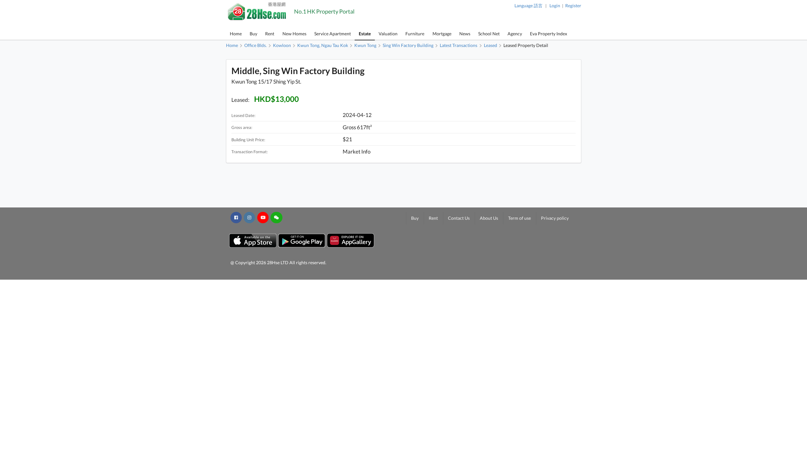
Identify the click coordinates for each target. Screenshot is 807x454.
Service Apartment (332, 33)
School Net (489, 33)
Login (554, 5)
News (464, 33)
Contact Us (459, 218)
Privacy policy (555, 218)
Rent (269, 33)
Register (573, 5)
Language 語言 (528, 5)
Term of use (519, 218)
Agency (515, 33)
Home (236, 33)
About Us (489, 218)
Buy (253, 33)
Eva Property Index (548, 33)
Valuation (388, 33)
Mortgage (442, 33)
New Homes (294, 33)
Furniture (414, 33)
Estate (365, 33)
